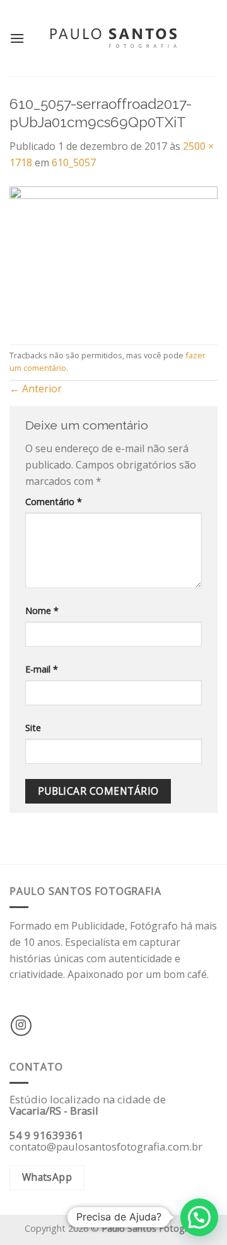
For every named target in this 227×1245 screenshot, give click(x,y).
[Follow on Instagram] (21, 1025)
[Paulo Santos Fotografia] (113, 38)
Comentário (53, 502)
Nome (42, 611)
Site (33, 728)
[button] (199, 1217)
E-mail (41, 669)
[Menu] (17, 38)
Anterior (35, 388)
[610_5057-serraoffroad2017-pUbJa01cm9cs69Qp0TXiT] (113, 256)
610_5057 (74, 162)
